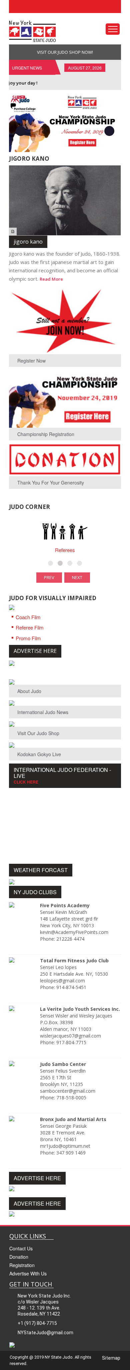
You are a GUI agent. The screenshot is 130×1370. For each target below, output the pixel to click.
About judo (29, 691)
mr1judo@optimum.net (65, 1146)
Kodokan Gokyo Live (39, 754)
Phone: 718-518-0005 (63, 1097)
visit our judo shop (38, 733)
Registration (22, 1265)
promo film (28, 638)
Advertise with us (28, 1273)
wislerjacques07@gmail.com (70, 1036)
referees (65, 549)
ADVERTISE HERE (35, 651)
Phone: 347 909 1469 (63, 1152)
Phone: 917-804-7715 (63, 1042)
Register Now (31, 360)
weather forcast (41, 870)
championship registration (45, 434)
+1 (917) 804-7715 (37, 1323)
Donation (18, 1256)
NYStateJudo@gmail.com (45, 1332)
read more (51, 279)
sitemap (111, 1358)
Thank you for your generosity (50, 482)
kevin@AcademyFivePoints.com (74, 932)
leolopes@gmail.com (62, 980)
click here (26, 782)
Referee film (30, 627)
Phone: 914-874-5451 (63, 987)
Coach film (28, 617)
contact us (21, 1248)
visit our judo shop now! (65, 52)
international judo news (42, 712)
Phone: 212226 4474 (62, 939)
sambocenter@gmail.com (67, 1091)
